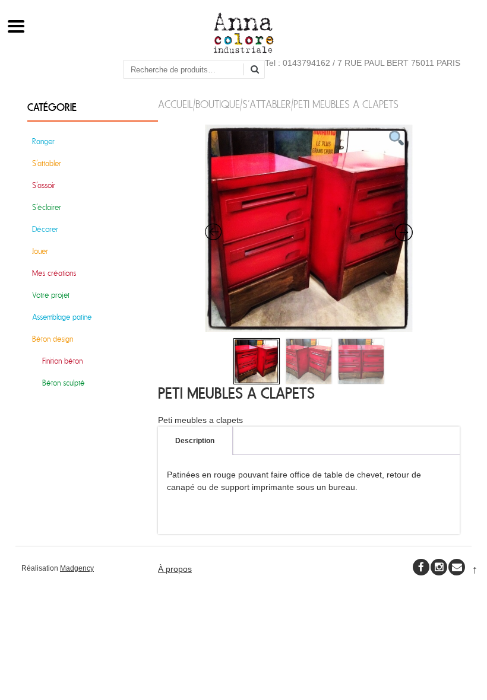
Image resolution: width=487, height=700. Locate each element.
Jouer (40, 251)
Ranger (43, 141)
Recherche (259, 70)
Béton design (52, 339)
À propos (175, 569)
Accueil (175, 104)
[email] (457, 567)
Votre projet (50, 295)
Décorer (45, 229)
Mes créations (54, 273)
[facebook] (421, 567)
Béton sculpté (63, 383)
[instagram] (439, 567)
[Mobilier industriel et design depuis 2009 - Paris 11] (244, 50)
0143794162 (306, 63)
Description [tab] (194, 441)
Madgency (77, 568)
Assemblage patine (61, 317)
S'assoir (43, 185)
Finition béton (62, 361)
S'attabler (266, 104)
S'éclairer (46, 207)
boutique (217, 104)
